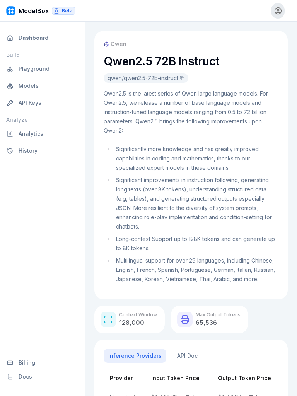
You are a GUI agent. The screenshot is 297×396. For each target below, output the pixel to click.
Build (13, 54)
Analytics (31, 133)
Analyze (17, 119)
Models (29, 85)
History (28, 150)
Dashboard (33, 37)
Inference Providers (135, 355)
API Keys (30, 102)
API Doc (187, 355)
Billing (27, 362)
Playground (34, 68)
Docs (25, 376)
